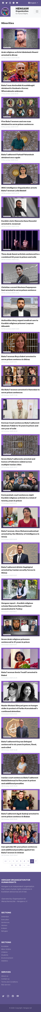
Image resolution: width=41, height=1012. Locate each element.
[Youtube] (18, 996)
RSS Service (5, 985)
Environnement (7, 958)
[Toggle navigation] (37, 11)
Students (4, 955)
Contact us (5, 979)
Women (4, 926)
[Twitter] (3, 996)
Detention (5, 917)
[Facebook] (13, 996)
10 (20, 865)
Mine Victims (6, 949)
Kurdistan (5, 946)
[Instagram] (8, 996)
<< (6, 861)
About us (4, 976)
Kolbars (4, 928)
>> (28, 865)
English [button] (33, 3)
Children (4, 952)
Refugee (4, 931)
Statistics (4, 961)
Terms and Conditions (9, 982)
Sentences (5, 923)
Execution (5, 920)
